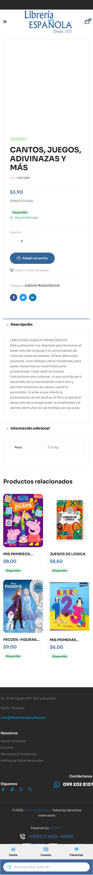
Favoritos (76, 855)
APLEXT (55, 828)
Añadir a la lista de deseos (32, 270)
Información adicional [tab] (30, 428)
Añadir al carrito (35, 258)
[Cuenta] (46, 849)
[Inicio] (13, 849)
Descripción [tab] (21, 324)
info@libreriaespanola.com (23, 717)
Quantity (16, 232)
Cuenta (46, 855)
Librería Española (37, 810)
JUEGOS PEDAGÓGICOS (42, 285)
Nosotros (9, 733)
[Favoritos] (76, 849)
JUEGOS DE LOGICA (67, 554)
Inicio (13, 855)
